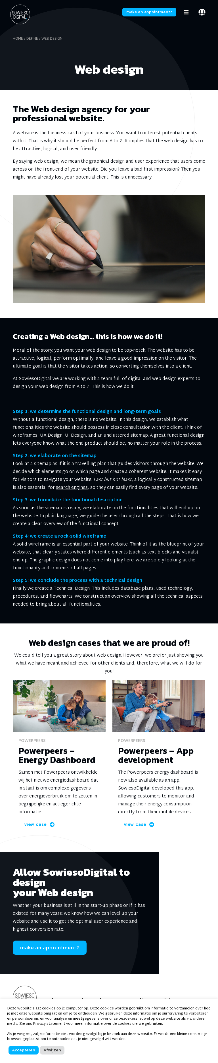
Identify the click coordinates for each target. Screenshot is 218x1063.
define (32, 38)
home (18, 38)
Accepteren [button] (23, 1050)
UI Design (75, 436)
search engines (72, 488)
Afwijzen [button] (52, 1050)
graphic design (54, 560)
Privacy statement (49, 1023)
